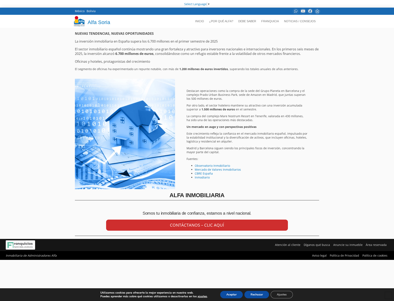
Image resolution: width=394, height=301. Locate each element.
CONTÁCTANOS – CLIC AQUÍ (197, 225)
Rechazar (257, 294)
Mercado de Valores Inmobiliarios (218, 169)
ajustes (202, 296)
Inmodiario (203, 177)
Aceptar (231, 294)
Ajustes (282, 294)
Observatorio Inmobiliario (212, 166)
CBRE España (204, 173)
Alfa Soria (99, 22)
